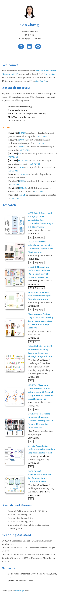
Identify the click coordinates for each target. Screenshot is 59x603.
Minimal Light (19, 590)
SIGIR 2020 (15, 198)
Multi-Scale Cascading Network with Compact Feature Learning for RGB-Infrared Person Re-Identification (41, 420)
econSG (22, 146)
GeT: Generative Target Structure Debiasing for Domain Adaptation (40, 295)
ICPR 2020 (15, 184)
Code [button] (37, 342)
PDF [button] (31, 237)
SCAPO (22, 133)
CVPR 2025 (40, 143)
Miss (22, 167)
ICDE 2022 (13, 170)
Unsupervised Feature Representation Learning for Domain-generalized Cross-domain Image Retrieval (40, 321)
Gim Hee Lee (50, 74)
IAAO (21, 139)
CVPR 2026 (42, 136)
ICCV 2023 (13, 157)
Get (20, 153)
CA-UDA (24, 174)
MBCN (22, 195)
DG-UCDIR (23, 160)
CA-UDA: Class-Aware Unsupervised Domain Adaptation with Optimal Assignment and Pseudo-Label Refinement (40, 392)
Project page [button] (39, 237)
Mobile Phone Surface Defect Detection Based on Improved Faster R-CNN (41, 449)
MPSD (22, 181)
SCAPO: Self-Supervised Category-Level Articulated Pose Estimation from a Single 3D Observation (40, 220)
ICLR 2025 (24, 150)
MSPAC (22, 188)
